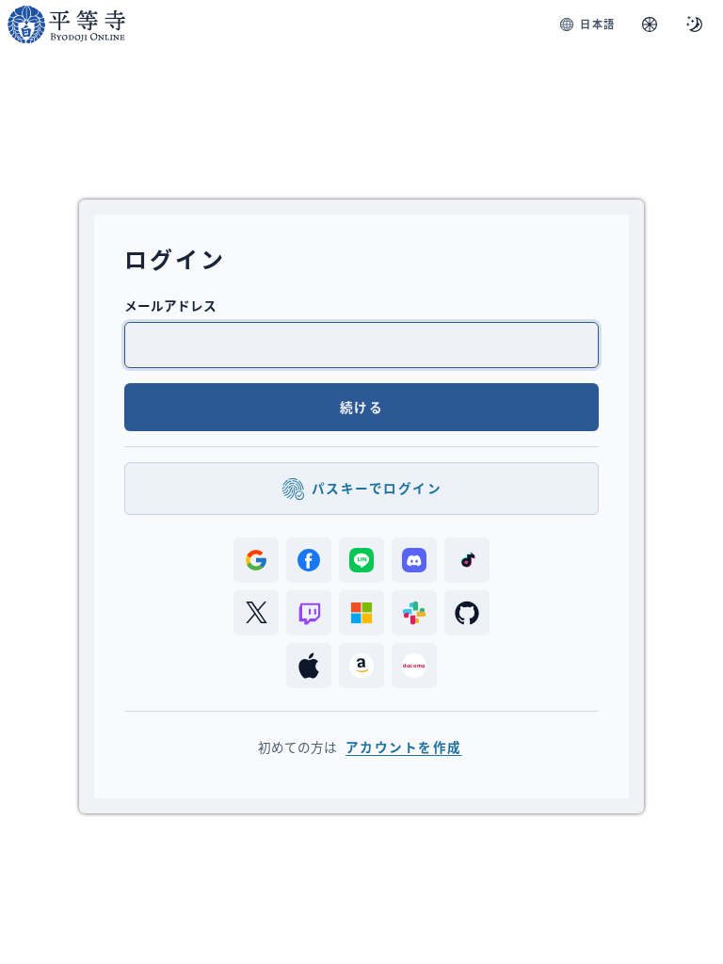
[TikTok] (467, 560)
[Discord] (414, 560)
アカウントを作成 (403, 747)
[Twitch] (308, 612)
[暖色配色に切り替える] (649, 24)
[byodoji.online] (66, 24)
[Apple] (308, 665)
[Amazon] (361, 665)
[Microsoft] (361, 612)
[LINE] (361, 560)
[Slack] (414, 612)
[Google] (256, 560)
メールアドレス (170, 305)
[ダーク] (694, 24)
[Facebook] (308, 560)
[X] (256, 612)
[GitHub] (467, 612)
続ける (361, 407)
